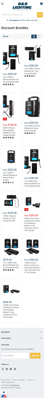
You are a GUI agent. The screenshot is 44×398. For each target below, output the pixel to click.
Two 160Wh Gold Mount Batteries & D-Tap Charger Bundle (11, 265)
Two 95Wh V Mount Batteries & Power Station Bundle (32, 128)
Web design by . (10, 385)
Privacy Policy (5, 380)
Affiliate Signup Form (7, 382)
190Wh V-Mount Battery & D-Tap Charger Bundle (9, 218)
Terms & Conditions (18, 380)
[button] (8, 84)
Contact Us (30, 380)
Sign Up (35, 355)
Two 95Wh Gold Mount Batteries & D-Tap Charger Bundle (32, 183)
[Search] (40, 14)
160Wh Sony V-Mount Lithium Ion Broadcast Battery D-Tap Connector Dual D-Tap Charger (32, 267)
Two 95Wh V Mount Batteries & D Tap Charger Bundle (32, 71)
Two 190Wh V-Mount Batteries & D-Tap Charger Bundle (11, 79)
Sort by (5, 36)
